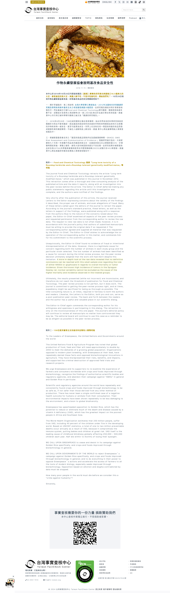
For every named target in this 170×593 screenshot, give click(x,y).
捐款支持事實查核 (37, 2)
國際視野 (121, 18)
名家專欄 (110, 18)
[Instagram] (123, 2)
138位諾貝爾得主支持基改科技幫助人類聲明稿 (74, 330)
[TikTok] (140, 2)
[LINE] (144, 2)
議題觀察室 (76, 18)
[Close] (13, 576)
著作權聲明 (107, 589)
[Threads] (135, 2)
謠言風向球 (63, 18)
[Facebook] (115, 2)
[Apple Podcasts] (131, 2)
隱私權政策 (117, 589)
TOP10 (88, 18)
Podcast (133, 18)
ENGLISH (107, 2)
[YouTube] (127, 2)
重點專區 (99, 18)
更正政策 (99, 589)
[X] (119, 2)
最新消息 (40, 18)
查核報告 (51, 18)
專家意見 (91, 88)
